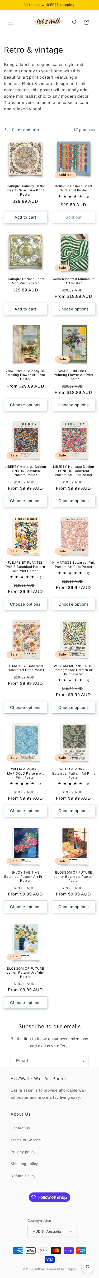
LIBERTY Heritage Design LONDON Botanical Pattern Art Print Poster (73, 471)
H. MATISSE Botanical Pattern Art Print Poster (25, 668)
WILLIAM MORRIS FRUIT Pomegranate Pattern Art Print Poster (74, 670)
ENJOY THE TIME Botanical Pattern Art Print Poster (25, 876)
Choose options (73, 309)
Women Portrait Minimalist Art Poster (74, 281)
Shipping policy (24, 1164)
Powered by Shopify (61, 1269)
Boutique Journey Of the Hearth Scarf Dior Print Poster (25, 190)
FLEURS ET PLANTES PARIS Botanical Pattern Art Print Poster (25, 566)
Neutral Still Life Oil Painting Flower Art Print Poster (73, 375)
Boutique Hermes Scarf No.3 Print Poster (73, 188)
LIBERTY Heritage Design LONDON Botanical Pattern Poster (25, 471)
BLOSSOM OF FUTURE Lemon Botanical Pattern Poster (74, 876)
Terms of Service (26, 1140)
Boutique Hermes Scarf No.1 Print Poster (25, 281)
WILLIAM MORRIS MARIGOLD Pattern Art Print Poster (25, 773)
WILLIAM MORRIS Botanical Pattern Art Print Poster (73, 773)
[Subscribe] (82, 1061)
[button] (10, 22)
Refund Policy (23, 1176)
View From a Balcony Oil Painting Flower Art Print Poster (25, 375)
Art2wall (40, 1269)
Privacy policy (23, 1152)
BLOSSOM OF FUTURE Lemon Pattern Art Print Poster (25, 972)
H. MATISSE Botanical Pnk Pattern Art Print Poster (73, 564)
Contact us (20, 1128)
